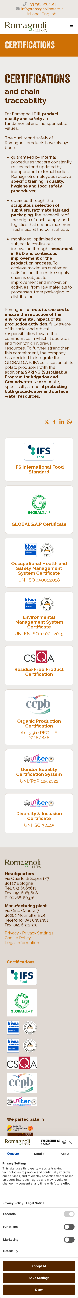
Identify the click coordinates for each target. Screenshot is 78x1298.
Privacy (12, 932)
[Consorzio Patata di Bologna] (41, 1132)
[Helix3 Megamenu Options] (71, 27)
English (49, 13)
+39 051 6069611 (42, 4)
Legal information (22, 942)
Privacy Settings (37, 932)
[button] (69, 422)
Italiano (33, 13)
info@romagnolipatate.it (42, 9)
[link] (46, 421)
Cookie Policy (18, 937)
